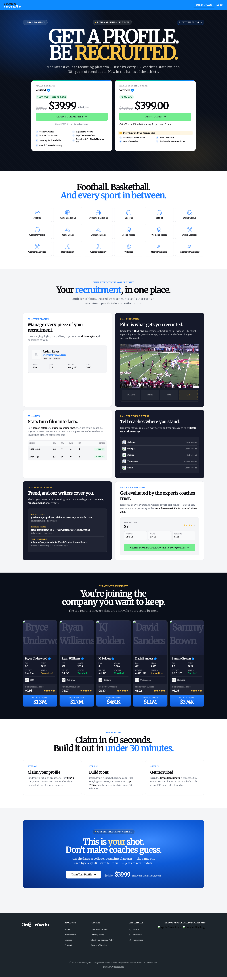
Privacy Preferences (113, 967)
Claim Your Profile (70, 116)
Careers (68, 940)
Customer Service (99, 929)
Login (219, 5)
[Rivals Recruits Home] (12, 5)
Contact (68, 945)
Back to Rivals (36, 22)
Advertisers (70, 935)
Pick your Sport (189, 22)
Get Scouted (153, 116)
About (67, 929)
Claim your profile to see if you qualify (158, 547)
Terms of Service (99, 945)
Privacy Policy (97, 935)
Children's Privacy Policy (102, 940)
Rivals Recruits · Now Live (113, 22)
